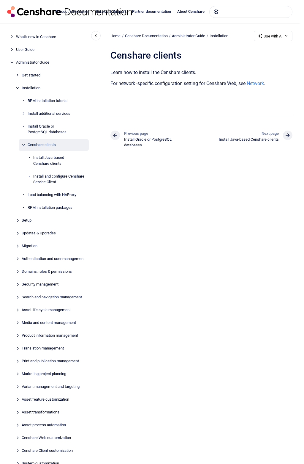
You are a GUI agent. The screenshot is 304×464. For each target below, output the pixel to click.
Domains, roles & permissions (47, 271)
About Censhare (191, 11)
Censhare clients (42, 144)
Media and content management (49, 322)
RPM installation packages (50, 207)
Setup (26, 220)
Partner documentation (151, 11)
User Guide (25, 49)
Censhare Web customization (46, 437)
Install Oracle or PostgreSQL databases (47, 129)
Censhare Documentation (146, 36)
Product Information (72, 11)
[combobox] (251, 12)
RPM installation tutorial (47, 100)
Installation (31, 88)
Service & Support (111, 11)
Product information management (50, 335)
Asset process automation (44, 425)
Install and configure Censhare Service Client (58, 179)
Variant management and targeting (51, 386)
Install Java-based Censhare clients (48, 160)
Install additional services (49, 113)
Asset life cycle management (46, 310)
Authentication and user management (53, 258)
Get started (31, 75)
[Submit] (216, 12)
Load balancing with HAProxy (52, 194)
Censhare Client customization (47, 450)
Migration (29, 246)
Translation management (43, 348)
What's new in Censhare (36, 37)
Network (255, 83)
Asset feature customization (45, 399)
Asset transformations (40, 412)
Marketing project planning (44, 373)
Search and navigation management (52, 297)
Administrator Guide (32, 62)
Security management (40, 284)
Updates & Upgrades (39, 233)
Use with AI (273, 36)
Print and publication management (50, 361)
